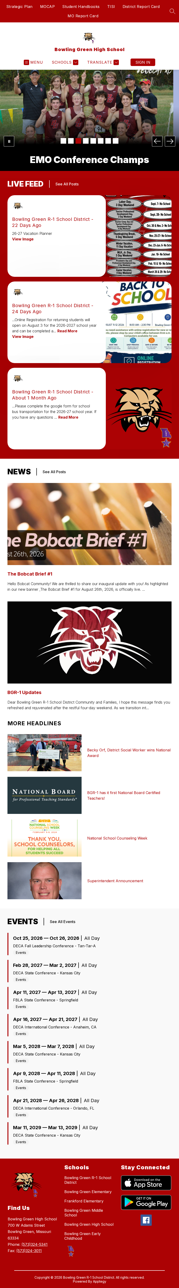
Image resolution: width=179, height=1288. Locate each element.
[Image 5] (93, 141)
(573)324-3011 (29, 1233)
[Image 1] (63, 141)
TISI (111, 6)
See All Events (62, 904)
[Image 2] (71, 141)
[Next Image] (170, 141)
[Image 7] (108, 141)
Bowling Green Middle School (83, 1195)
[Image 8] (115, 141)
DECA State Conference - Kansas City (46, 956)
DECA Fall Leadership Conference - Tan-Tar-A (54, 929)
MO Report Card (83, 16)
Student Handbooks (81, 6)
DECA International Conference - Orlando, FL (53, 1091)
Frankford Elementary (83, 1184)
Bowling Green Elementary (88, 1174)
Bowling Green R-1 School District (87, 1163)
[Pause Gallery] (9, 141)
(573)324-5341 (34, 1227)
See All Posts (67, 167)
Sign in (142, 62)
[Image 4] (86, 141)
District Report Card (141, 6)
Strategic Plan (19, 6)
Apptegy (99, 1264)
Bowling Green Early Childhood (82, 1219)
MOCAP (47, 6)
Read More (67, 314)
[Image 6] (100, 141)
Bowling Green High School (89, 1207)
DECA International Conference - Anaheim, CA (54, 1010)
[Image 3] (78, 141)
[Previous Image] (157, 141)
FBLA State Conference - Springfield (45, 983)
